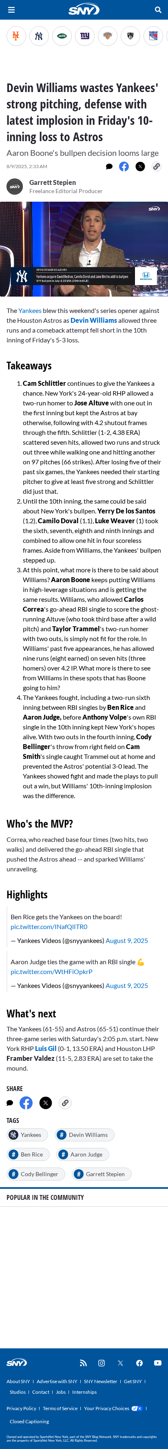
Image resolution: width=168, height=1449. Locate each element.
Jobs (61, 1392)
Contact (40, 1392)
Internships (84, 1392)
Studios (18, 1392)
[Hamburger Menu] (11, 10)
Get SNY (133, 1381)
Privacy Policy (21, 1408)
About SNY (18, 1381)
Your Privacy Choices (106, 1408)
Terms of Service (60, 1408)
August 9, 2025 (127, 940)
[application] (84, 249)
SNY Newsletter (100, 1381)
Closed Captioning (29, 1421)
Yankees (30, 310)
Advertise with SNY (57, 1381)
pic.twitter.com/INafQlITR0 (49, 926)
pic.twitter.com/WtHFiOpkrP (52, 971)
